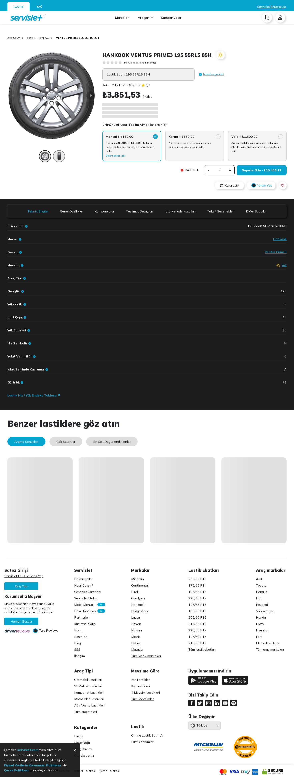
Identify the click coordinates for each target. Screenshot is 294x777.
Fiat (259, 598)
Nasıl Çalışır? (83, 585)
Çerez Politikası (109, 770)
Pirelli (135, 592)
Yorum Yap (264, 185)
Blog (77, 643)
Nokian (136, 630)
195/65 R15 (197, 605)
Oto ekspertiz (84, 755)
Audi (259, 579)
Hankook (280, 239)
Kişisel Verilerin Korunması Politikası (32, 765)
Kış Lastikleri (140, 686)
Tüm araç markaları (270, 649)
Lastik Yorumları (142, 742)
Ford (259, 637)
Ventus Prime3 (276, 252)
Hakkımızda (83, 579)
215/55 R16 (197, 624)
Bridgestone (140, 611)
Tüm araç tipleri (85, 712)
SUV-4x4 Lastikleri (88, 686)
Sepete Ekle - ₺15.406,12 (261, 170)
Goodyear (138, 598)
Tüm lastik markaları (146, 656)
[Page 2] (59, 158)
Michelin (137, 579)
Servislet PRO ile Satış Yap (23, 576)
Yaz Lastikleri (140, 680)
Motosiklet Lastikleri (89, 699)
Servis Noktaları (85, 598)
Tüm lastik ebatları (202, 649)
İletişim (79, 656)
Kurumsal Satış (85, 624)
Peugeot (262, 605)
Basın (78, 630)
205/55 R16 (197, 579)
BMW (260, 624)
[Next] (90, 95)
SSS (77, 649)
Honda (261, 617)
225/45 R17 (197, 598)
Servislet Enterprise (271, 6)
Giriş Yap (21, 586)
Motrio (136, 637)
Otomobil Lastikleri (88, 680)
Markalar (122, 18)
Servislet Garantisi (87, 592)
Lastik (78, 736)
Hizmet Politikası (84, 770)
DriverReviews (87, 611)
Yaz (284, 265)
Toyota (261, 585)
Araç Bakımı (83, 749)
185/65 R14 (197, 592)
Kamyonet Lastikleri (89, 692)
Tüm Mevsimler (142, 699)
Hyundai (262, 630)
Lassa (135, 617)
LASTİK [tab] (18, 7)
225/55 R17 (197, 630)
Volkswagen (265, 611)
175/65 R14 (197, 585)
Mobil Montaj (87, 605)
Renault (261, 592)
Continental (140, 585)
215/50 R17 (197, 643)
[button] (211, 74)
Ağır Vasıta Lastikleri (89, 705)
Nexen (136, 624)
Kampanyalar (171, 18)
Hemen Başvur (21, 621)
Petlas (136, 643)
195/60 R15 (197, 637)
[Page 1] (45, 158)
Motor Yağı (82, 743)
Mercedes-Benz (267, 643)
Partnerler (81, 617)
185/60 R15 (197, 611)
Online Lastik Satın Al (147, 735)
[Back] (13, 95)
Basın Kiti (81, 637)
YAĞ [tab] (39, 6)
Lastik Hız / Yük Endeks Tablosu (32, 395)
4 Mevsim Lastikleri (145, 692)
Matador (137, 649)
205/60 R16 (197, 617)
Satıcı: (121, 85)
